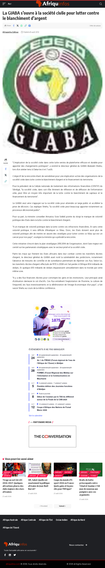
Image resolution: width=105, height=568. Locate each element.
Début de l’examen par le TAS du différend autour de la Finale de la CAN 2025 (55, 398)
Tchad (93, 475)
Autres (68, 472)
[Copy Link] (25, 26)
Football (18, 472)
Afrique (7, 472)
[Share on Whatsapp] (21, 26)
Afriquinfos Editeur (11, 32)
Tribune (42, 475)
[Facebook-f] (5, 555)
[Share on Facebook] (13, 26)
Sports (7, 475)
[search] (100, 4)
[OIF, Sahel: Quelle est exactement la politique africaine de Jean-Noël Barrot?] (39, 469)
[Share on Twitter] (17, 26)
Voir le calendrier (35, 415)
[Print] (29, 26)
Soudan (84, 475)
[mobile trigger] (5, 4)
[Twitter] (15, 555)
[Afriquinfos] (52, 4)
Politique (95, 472)
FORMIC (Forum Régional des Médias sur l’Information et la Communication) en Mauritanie (55, 375)
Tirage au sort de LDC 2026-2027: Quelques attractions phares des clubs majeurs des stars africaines (13, 486)
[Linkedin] (10, 555)
